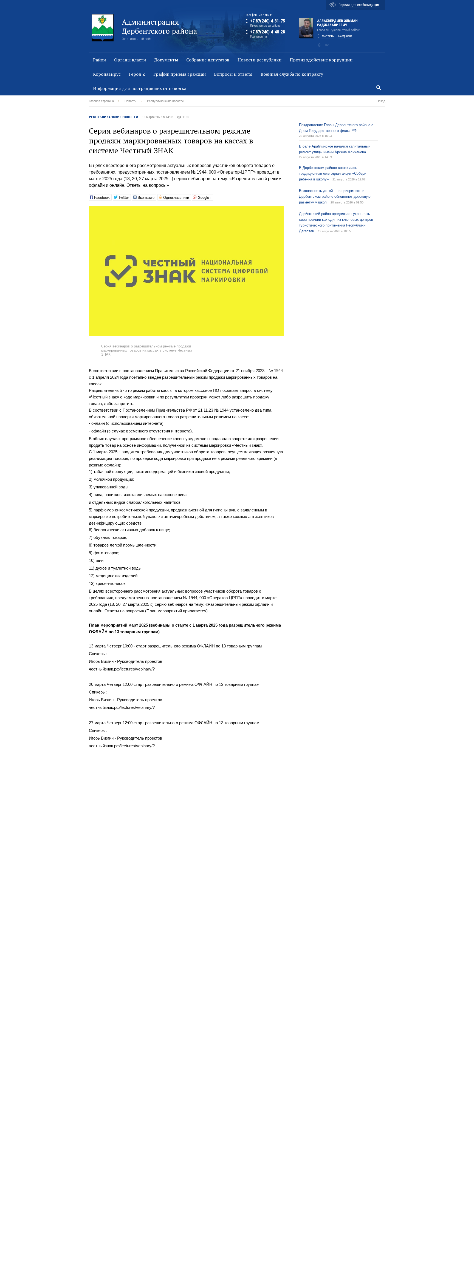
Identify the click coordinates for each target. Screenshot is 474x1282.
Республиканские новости (165, 101)
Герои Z (137, 74)
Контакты (327, 36)
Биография (345, 36)
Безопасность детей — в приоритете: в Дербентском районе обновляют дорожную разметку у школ (335, 196)
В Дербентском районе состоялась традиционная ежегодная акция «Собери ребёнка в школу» (332, 173)
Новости (130, 101)
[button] (278, 211)
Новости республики (259, 60)
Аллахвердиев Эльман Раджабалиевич (337, 23)
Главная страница (101, 101)
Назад (381, 101)
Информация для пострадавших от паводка (139, 88)
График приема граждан (179, 74)
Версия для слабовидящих (359, 5)
